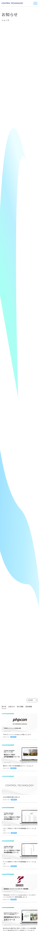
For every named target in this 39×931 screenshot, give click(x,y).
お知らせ (11, 707)
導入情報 (20, 707)
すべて (4, 707)
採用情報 (29, 707)
